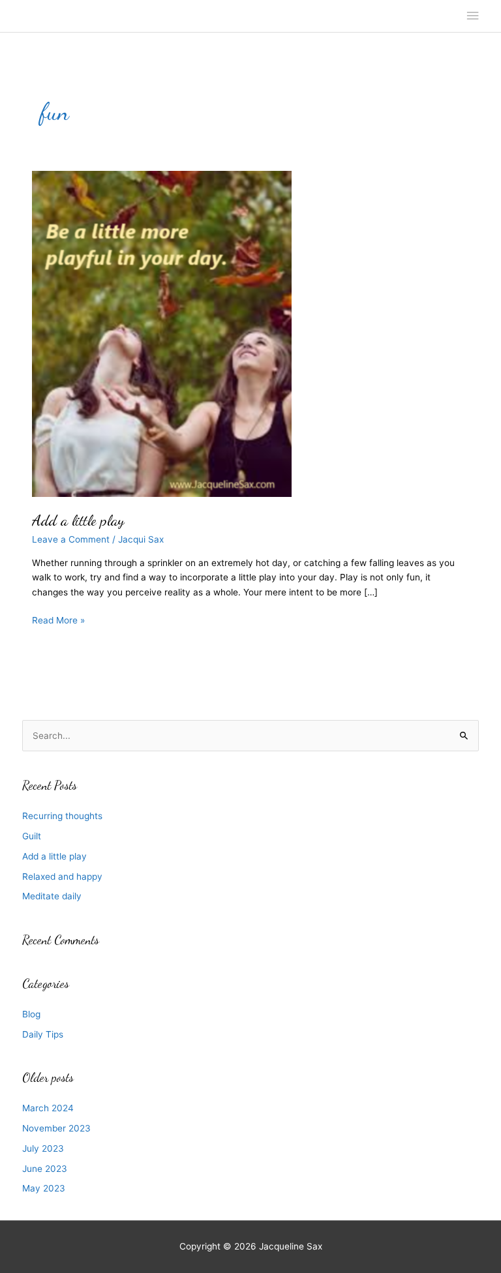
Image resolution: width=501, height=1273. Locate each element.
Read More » (58, 621)
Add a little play (78, 520)
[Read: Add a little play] (162, 333)
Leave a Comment (71, 539)
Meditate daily (52, 896)
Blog (31, 1014)
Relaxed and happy (62, 876)
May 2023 (43, 1188)
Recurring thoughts (62, 816)
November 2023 (56, 1128)
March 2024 (48, 1108)
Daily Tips (42, 1034)
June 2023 (44, 1168)
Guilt (31, 836)
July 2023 (43, 1148)
